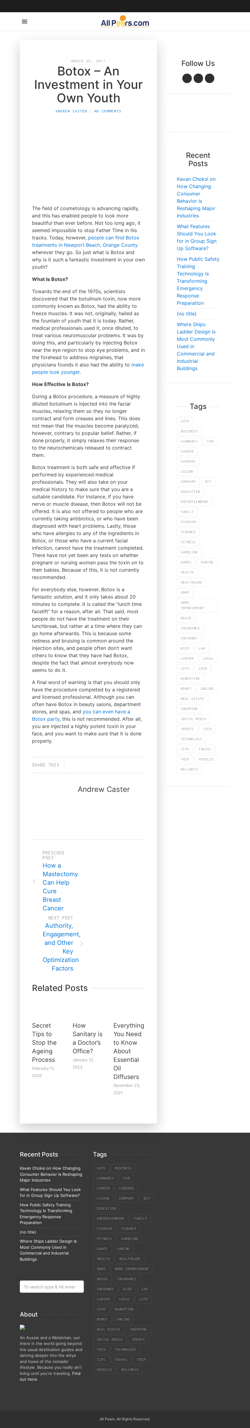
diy (208, 481)
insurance (190, 628)
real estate (192, 699)
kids (185, 648)
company (188, 481)
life (185, 668)
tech (207, 729)
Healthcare (191, 582)
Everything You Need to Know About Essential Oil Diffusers (128, 1051)
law (202, 648)
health (187, 572)
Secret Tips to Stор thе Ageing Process (44, 1042)
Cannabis (189, 441)
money (186, 688)
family (187, 512)
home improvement (192, 605)
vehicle (206, 759)
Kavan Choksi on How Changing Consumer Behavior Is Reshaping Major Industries (51, 1174)
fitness (188, 542)
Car (210, 441)
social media (193, 719)
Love (203, 668)
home (185, 592)
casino (187, 471)
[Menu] (24, 21)
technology (191, 739)
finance (188, 532)
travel (205, 749)
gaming (207, 562)
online (207, 688)
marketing (190, 678)
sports (187, 729)
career (187, 451)
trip (185, 759)
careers (188, 461)
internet (189, 638)
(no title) (187, 314)
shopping (189, 709)
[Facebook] (187, 78)
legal (208, 658)
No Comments (108, 111)
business (189, 431)
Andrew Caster (71, 111)
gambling (189, 552)
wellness (189, 769)
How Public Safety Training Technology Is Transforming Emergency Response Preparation (198, 281)
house (186, 618)
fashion (188, 522)
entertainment (195, 502)
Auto (185, 421)
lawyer (187, 658)
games (186, 562)
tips (185, 749)
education (190, 492)
